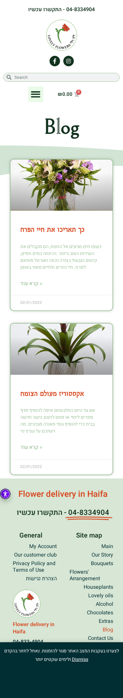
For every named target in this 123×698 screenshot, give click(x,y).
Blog (108, 630)
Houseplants (98, 587)
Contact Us (100, 638)
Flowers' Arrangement (85, 575)
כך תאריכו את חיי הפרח (52, 229)
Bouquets (102, 563)
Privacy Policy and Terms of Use (34, 567)
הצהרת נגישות (41, 578)
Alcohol (104, 604)
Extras (106, 621)
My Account (43, 546)
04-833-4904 (28, 642)
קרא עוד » (31, 283)
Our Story (102, 555)
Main (107, 546)
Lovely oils (100, 596)
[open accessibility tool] (5, 494)
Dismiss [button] (80, 659)
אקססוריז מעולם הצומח (52, 393)
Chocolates (100, 613)
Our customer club (35, 555)
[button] (36, 94)
